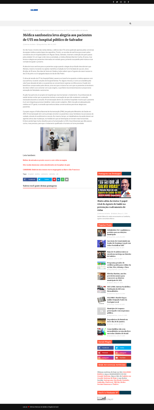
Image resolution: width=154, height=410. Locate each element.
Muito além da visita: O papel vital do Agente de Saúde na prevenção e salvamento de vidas (112, 205)
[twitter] (117, 2)
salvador (52, 174)
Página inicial (27, 30)
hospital (30, 174)
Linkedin (101, 382)
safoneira (44, 174)
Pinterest (109, 382)
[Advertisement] (114, 63)
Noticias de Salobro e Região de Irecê (46, 407)
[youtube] (123, 358)
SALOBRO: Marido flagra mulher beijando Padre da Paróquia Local (117, 300)
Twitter (116, 384)
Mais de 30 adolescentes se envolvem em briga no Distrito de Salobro (119, 254)
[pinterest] (105, 353)
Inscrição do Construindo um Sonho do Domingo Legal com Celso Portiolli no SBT (119, 243)
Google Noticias (103, 376)
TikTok (117, 382)
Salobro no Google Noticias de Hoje (114, 377)
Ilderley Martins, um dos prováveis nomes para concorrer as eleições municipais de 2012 (116, 277)
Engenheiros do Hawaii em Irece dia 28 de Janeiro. (117, 321)
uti (33, 30)
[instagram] (121, 2)
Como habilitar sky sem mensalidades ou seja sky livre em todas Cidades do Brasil (119, 331)
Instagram (108, 380)
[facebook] (113, 2)
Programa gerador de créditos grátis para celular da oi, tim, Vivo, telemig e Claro (119, 265)
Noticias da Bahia (30, 44)
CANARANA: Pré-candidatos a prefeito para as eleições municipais (118, 232)
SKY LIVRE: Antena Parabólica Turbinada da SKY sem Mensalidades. (118, 289)
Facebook (118, 380)
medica (37, 174)
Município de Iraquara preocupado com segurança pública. (118, 311)
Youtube (125, 380)
